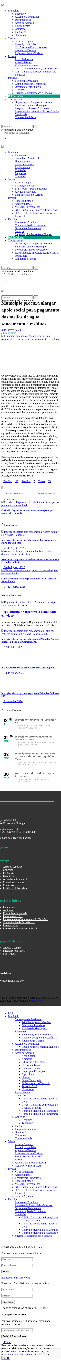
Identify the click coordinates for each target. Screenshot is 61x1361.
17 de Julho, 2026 (13, 647)
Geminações (21, 1132)
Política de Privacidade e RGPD (25, 1354)
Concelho (8, 869)
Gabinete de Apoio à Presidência (39, 1037)
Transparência (15, 99)
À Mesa (19, 1159)
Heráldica (27, 1119)
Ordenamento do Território (36, 1083)
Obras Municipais (31, 1080)
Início (11, 1013)
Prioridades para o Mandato (36, 1022)
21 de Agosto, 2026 (14, 548)
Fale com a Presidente (26, 80)
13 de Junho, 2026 (13, 672)
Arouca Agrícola (24, 1196)
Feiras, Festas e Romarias (28, 1156)
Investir (12, 56)
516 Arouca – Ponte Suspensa (31, 47)
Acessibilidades (23, 62)
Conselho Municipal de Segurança (40, 1113)
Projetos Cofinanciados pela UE (20, 928)
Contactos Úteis (23, 1138)
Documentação (23, 19)
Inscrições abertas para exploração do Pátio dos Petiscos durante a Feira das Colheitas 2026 (29, 640)
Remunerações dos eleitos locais (39, 1034)
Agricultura (28, 1074)
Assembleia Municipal (27, 16)
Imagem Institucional (26, 1129)
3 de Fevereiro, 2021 (12, 329)
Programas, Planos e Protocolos (32, 108)
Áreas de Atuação (24, 22)
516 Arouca (9, 953)
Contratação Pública (25, 117)
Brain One (37, 1000)
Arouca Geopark (24, 41)
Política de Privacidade (15, 888)
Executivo (20, 13)
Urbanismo (9, 907)
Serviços (19, 89)
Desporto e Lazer (31, 1065)
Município (13, 10)
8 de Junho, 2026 (13, 701)
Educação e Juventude (15, 913)
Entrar (43, 1307)
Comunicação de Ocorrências (30, 83)
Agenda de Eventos (25, 50)
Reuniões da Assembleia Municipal (40, 1046)
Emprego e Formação (33, 1071)
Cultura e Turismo (31, 1068)
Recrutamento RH (13, 916)
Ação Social (28, 1055)
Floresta (26, 1077)
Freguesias (20, 31)
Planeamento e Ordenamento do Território (25, 919)
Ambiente (8, 910)
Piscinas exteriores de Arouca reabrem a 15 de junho (28, 667)
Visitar (11, 38)
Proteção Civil (10, 925)
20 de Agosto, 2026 (14, 567)
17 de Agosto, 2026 (14, 586)
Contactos (20, 35)
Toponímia (27, 1122)
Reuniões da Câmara (33, 1040)
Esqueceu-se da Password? (15, 1277)
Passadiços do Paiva (25, 44)
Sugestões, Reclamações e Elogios (33, 92)
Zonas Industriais (24, 59)
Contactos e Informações (28, 1165)
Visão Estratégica (24, 1171)
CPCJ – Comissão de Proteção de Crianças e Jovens (40, 1106)
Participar (13, 77)
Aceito (6, 1358)
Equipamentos (22, 25)
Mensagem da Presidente (28, 1019)
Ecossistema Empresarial (28, 1177)
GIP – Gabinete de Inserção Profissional (36, 68)
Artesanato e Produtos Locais (30, 1162)
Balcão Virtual (16, 96)
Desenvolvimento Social (14, 605)
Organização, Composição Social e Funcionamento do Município (33, 104)
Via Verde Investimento (27, 65)
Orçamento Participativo (28, 86)
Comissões (20, 28)
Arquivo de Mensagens (34, 1028)
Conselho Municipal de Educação (40, 1110)
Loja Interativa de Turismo (29, 53)
